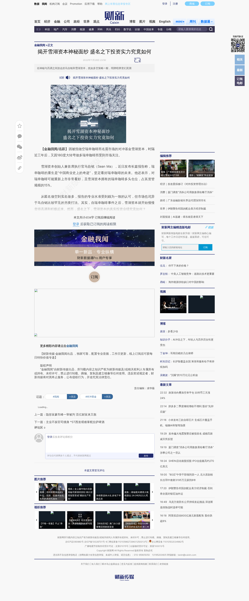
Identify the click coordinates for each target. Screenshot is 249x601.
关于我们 (85, 564)
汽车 (64, 29)
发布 (146, 455)
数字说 (127, 29)
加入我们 (95, 564)
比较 (137, 29)
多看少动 (173, 331)
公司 (67, 21)
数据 (36, 3)
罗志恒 (164, 273)
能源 (83, 29)
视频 (152, 21)
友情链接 (163, 564)
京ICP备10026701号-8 (96, 541)
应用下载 (90, 3)
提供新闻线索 (140, 564)
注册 (175, 3)
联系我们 (153, 564)
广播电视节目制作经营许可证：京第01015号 (106, 546)
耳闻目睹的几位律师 (181, 353)
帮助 (99, 3)
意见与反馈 (126, 564)
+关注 (72, 396)
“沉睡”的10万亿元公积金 (184, 375)
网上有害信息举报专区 (118, 3)
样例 (210, 227)
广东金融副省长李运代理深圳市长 (187, 200)
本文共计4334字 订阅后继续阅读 (94, 217)
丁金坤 (164, 353)
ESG (117, 29)
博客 (132, 21)
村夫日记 (165, 361)
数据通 (205, 21)
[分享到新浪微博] (20, 157)
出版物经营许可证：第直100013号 (147, 546)
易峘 (162, 281)
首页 (37, 21)
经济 (47, 21)
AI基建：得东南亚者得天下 (188, 216)
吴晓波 (164, 375)
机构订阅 (55, 3)
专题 (160, 29)
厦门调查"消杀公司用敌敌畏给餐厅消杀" (190, 192)
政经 (77, 21)
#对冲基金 (90, 396)
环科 (100, 29)
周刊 (193, 21)
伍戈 (162, 265)
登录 (164, 3)
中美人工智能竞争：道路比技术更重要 (192, 273)
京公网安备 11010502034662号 (168, 541)
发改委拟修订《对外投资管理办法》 (188, 183)
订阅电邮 (240, 81)
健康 (91, 29)
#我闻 (56, 396)
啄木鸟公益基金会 (111, 564)
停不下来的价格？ (178, 265)
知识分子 (165, 339)
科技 (47, 29)
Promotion (76, 3)
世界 (86, 21)
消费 (73, 29)
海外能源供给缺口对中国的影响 (186, 281)
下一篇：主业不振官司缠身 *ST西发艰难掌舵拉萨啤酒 (69, 422)
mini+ (180, 21)
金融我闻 (39, 45)
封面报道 (165, 216)
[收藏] (20, 126)
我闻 (44, 3)
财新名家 (166, 258)
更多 (38, 29)
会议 (64, 3)
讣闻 (168, 29)
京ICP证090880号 (74, 541)
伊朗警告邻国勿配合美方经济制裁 (187, 208)
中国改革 (149, 29)
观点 (96, 21)
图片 (142, 21)
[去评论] (20, 136)
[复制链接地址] (20, 168)
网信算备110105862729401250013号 (128, 541)
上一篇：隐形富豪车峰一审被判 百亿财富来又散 (65, 414)
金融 (57, 21)
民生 (108, 29)
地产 (56, 29)
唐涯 (162, 331)
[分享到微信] (20, 147)
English (165, 21)
